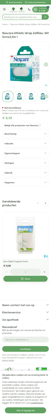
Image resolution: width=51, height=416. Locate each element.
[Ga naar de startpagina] (17, 9)
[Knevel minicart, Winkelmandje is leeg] (35, 9)
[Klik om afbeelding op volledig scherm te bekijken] (25, 64)
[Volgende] (46, 64)
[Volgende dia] (45, 203)
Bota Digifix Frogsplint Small (15, 261)
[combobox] (22, 17)
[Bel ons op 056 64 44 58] (29, 9)
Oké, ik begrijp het (25, 410)
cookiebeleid (37, 402)
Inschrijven (25, 348)
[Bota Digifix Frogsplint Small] (25, 235)
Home (4, 24)
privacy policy (8, 360)
